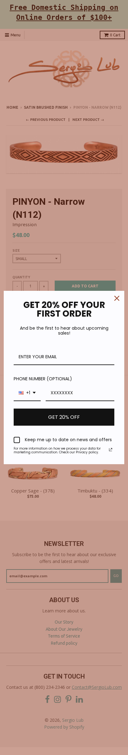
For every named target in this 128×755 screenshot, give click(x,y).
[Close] (116, 298)
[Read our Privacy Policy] (110, 449)
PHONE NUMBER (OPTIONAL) (43, 379)
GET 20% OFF (64, 417)
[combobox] (27, 393)
